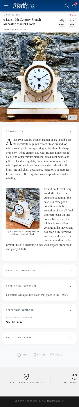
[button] (62, 22)
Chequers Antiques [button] (14, 29)
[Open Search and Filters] (67, 6)
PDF (24, 354)
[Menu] (6, 6)
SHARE (41, 354)
